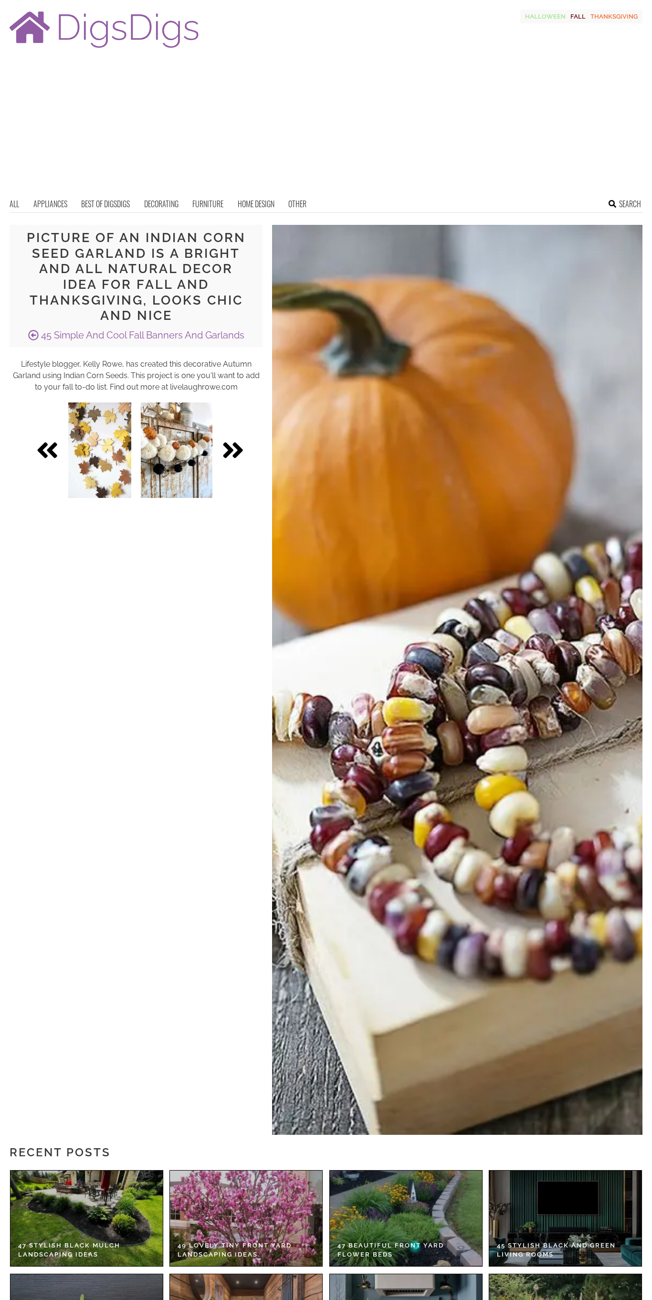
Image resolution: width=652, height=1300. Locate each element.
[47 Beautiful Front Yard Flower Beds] (406, 1218)
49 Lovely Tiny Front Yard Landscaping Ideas (235, 1250)
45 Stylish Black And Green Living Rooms (556, 1250)
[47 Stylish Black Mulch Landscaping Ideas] (87, 1218)
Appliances (50, 204)
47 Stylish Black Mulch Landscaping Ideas (69, 1250)
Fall (578, 16)
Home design (256, 204)
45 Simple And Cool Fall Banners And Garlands (141, 335)
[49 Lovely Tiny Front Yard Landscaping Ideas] (246, 1218)
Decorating (161, 204)
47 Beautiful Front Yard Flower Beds (390, 1250)
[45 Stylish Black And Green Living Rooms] (565, 1218)
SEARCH (630, 204)
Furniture (207, 204)
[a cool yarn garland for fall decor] (176, 450)
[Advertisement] (326, 126)
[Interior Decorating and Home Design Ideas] (104, 48)
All (14, 204)
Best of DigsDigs (105, 204)
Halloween (545, 16)
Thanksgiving (614, 16)
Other (297, 204)
